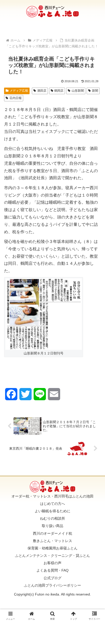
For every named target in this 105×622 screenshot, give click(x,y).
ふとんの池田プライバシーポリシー (52, 585)
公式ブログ (52, 578)
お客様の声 (52, 563)
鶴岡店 (58, 90)
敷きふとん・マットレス (52, 541)
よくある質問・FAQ (52, 570)
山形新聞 (78, 90)
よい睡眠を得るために (52, 511)
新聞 (95, 90)
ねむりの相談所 (52, 518)
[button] (94, 602)
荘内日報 (15, 98)
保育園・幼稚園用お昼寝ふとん (52, 548)
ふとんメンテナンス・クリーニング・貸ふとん (52, 556)
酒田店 (41, 90)
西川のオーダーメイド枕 (52, 533)
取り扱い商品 (52, 526)
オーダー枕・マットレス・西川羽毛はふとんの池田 (52, 496)
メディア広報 (19, 90)
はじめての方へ (52, 504)
